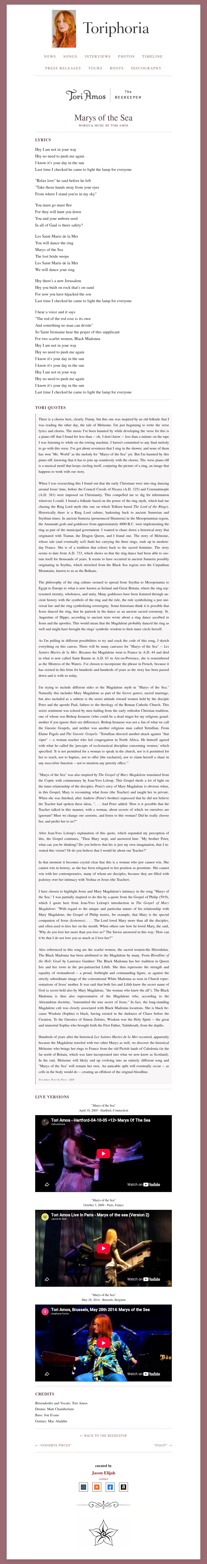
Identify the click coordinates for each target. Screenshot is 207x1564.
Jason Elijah (103, 1472)
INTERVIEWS (98, 56)
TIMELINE (152, 56)
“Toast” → (163, 1445)
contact (103, 1479)
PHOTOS (126, 56)
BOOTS (117, 68)
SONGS (70, 56)
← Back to (103, 1435)
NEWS (50, 56)
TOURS (95, 68)
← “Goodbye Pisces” (53, 1445)
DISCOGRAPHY (146, 68)
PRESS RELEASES (63, 68)
